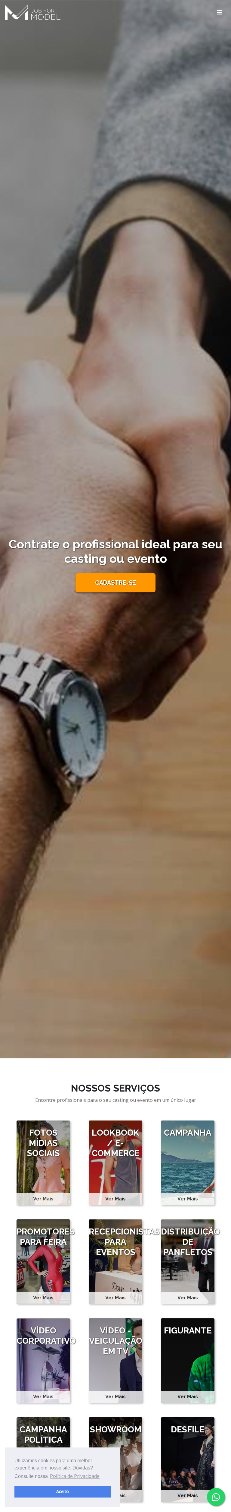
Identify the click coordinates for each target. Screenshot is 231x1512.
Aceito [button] (62, 1491)
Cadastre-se (115, 582)
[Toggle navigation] (219, 12)
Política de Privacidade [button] (75, 1476)
